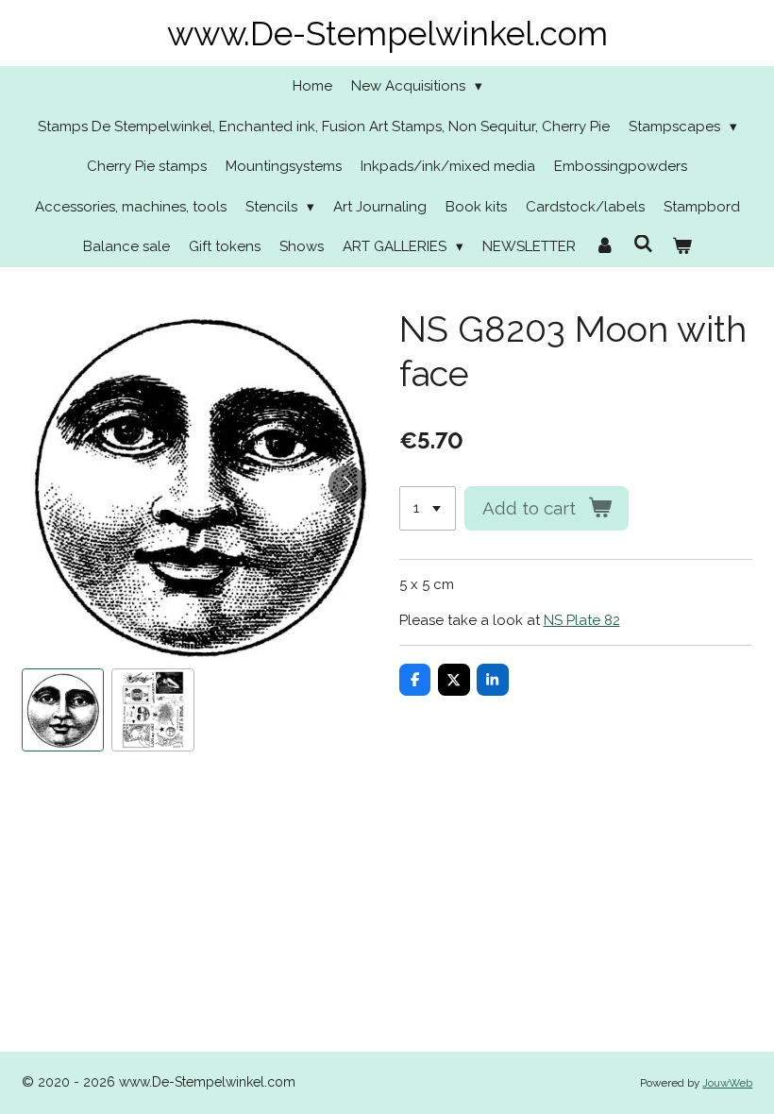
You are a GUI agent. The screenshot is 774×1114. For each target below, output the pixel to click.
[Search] (643, 244)
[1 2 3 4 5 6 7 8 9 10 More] (427, 508)
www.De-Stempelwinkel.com (387, 33)
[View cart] (682, 247)
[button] (63, 709)
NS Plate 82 (582, 620)
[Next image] (347, 484)
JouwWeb (727, 1082)
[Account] (604, 247)
